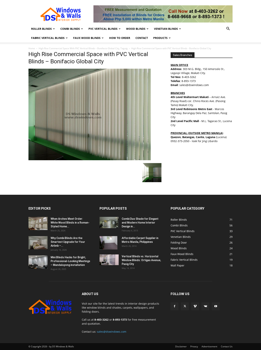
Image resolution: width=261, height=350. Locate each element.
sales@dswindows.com (111, 331)
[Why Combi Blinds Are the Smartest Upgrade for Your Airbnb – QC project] (38, 242)
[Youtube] (216, 306)
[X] (185, 306)
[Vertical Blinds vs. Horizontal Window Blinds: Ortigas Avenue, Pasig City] (109, 259)
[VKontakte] (205, 306)
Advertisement (209, 346)
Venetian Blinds (166, 29)
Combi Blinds (70, 29)
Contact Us (227, 346)
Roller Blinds (41, 29)
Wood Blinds (135, 29)
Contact (141, 38)
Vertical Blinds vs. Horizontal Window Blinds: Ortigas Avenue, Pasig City (141, 260)
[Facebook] (174, 306)
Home (31, 48)
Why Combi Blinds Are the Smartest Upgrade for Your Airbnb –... (68, 242)
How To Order (119, 38)
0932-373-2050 (180, 141)
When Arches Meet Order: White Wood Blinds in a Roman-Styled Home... (70, 222)
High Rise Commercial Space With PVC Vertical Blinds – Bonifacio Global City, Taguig (83, 48)
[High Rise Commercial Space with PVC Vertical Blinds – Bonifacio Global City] (89, 159)
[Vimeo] (195, 306)
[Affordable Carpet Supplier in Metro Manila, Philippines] (108, 242)
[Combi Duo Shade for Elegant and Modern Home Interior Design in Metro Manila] (109, 222)
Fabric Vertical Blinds (48, 38)
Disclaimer (181, 346)
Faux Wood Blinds (87, 38)
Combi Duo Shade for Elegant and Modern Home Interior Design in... (140, 222)
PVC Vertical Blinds (103, 29)
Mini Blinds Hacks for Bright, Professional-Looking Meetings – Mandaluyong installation (70, 261)
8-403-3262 (189, 77)
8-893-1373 (189, 81)
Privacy (194, 346)
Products (160, 38)
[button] (228, 29)
